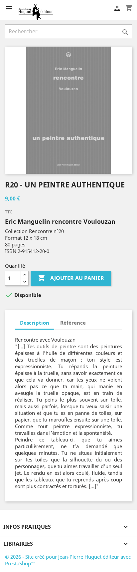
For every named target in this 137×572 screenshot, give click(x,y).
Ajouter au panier (71, 278)
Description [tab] (34, 322)
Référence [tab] (73, 322)
